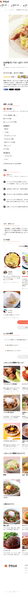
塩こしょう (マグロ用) (10, 122)
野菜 (4, 475)
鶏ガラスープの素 (9, 142)
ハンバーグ (6, 550)
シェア (6, 89)
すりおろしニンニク (10, 135)
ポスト (12, 89)
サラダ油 (6, 149)
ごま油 (6, 132)
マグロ (5, 497)
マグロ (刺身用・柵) (9, 115)
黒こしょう (7, 145)
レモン (6, 159)
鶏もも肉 (6, 525)
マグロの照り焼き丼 (8, 412)
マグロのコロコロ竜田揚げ (10, 384)
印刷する (18, 89)
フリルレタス (8, 156)
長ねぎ (6, 129)
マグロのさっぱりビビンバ (10, 441)
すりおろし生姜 (9, 139)
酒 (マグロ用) (7, 118)
